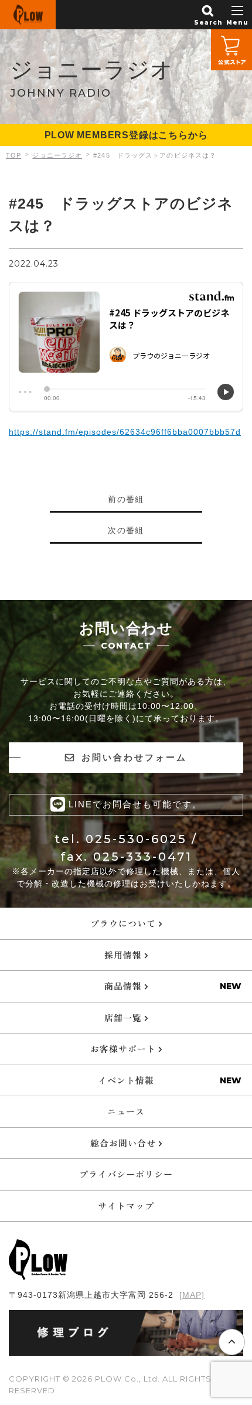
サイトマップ (126, 1205)
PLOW (28, 14)
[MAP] (192, 1295)
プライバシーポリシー (126, 1174)
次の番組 (126, 530)
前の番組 (126, 499)
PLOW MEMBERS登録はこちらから (126, 135)
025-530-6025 (136, 839)
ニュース (126, 1111)
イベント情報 (126, 1080)
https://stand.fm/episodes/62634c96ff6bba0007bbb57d (125, 431)
